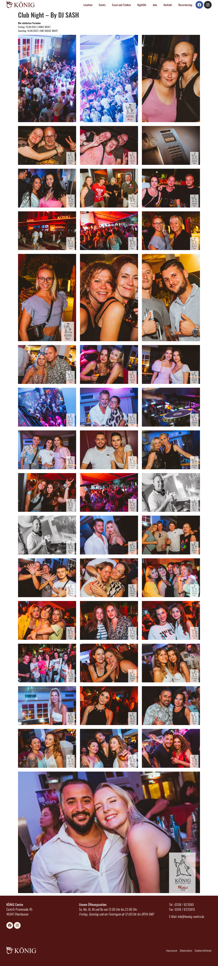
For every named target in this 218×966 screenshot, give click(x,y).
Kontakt (168, 5)
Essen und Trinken (121, 5)
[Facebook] (199, 5)
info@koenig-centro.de (191, 916)
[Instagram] (208, 5)
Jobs (155, 5)
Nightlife (141, 5)
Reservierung (185, 5)
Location (87, 5)
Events (102, 5)
